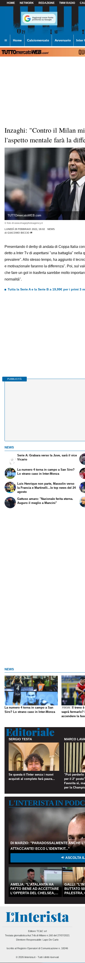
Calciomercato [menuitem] (38, 40)
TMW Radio (67, 3)
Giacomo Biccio (18, 232)
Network (27, 3)
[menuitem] (5, 40)
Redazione (47, 3)
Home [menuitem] (17, 40)
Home (11, 3)
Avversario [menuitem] (63, 40)
